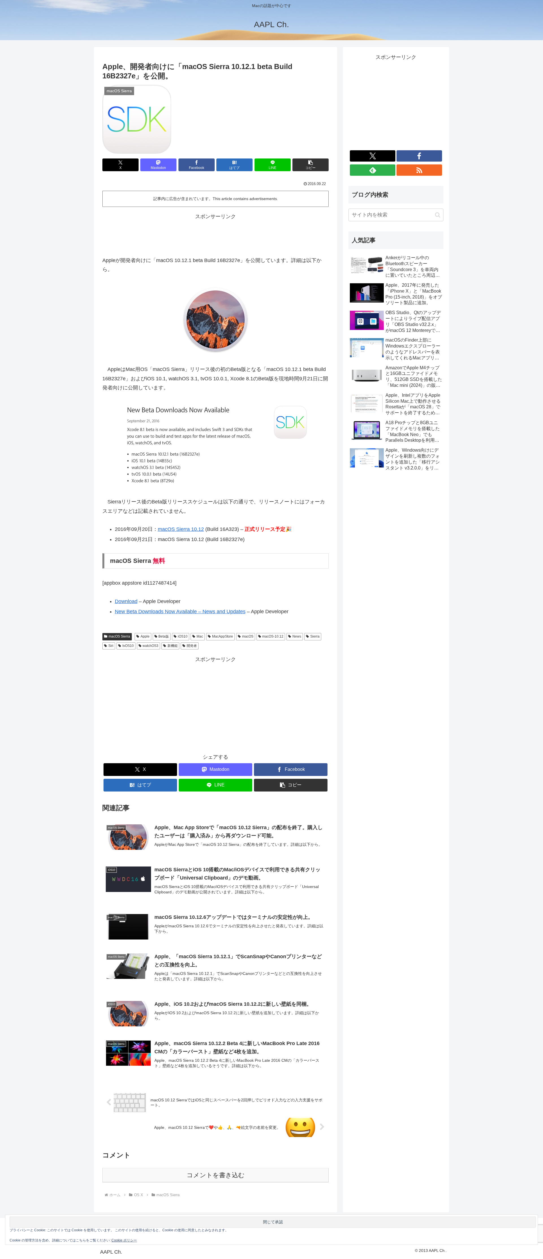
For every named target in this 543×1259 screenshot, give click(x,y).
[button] (310, 164)
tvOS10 (128, 646)
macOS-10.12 (272, 636)
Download (126, 601)
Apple (145, 636)
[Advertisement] (215, 233)
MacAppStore (222, 636)
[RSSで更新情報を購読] (419, 170)
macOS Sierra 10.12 (181, 529)
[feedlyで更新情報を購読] (372, 170)
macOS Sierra (119, 636)
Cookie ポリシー (124, 1240)
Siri (110, 646)
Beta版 (163, 636)
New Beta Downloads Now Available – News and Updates (180, 611)
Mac (200, 636)
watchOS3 (150, 646)
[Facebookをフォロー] (419, 156)
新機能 (172, 646)
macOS (247, 636)
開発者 (192, 646)
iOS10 (183, 636)
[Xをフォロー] (372, 156)
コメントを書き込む (216, 1175)
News (296, 636)
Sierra (315, 636)
